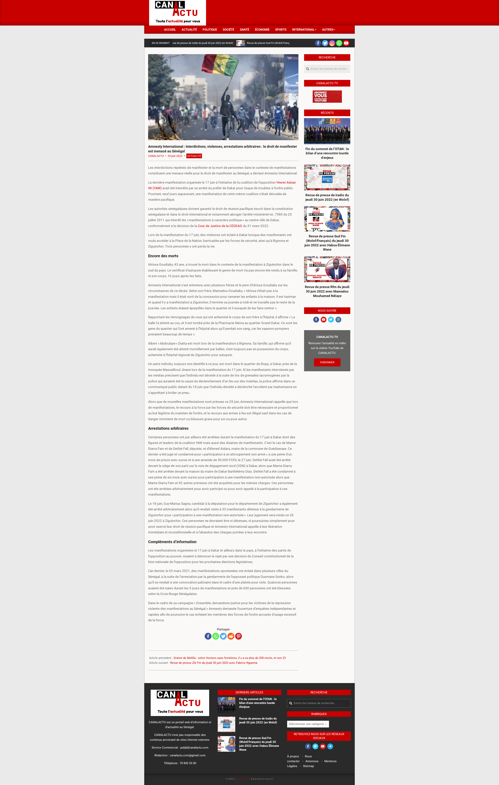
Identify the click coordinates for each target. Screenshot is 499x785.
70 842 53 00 (188, 763)
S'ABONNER (327, 362)
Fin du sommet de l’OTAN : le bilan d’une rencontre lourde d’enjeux (327, 153)
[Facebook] (318, 43)
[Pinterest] (238, 636)
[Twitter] (325, 43)
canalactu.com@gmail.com (187, 755)
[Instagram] (332, 43)
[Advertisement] (279, 12)
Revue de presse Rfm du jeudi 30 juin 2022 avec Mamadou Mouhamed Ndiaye (327, 291)
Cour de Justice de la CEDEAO (220, 226)
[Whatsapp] (339, 43)
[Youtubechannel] (346, 43)
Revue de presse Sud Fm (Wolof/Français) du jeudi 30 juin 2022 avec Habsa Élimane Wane (273, 43)
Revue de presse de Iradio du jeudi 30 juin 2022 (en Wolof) (178, 43)
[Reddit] (230, 636)
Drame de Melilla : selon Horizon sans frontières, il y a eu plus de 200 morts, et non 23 (230, 658)
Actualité (194, 155)
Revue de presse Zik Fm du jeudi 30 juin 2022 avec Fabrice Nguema (213, 663)
